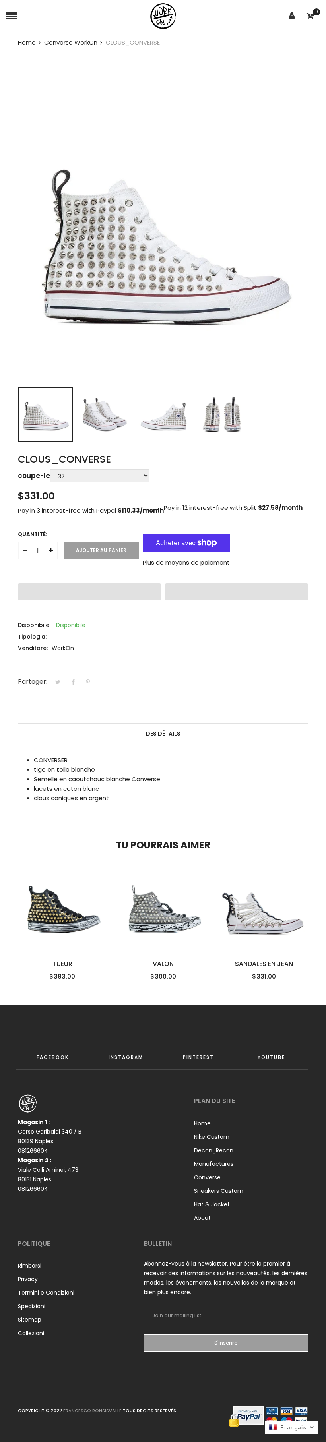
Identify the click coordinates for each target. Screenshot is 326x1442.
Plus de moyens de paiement (186, 562)
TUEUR (62, 964)
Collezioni (31, 1333)
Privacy (28, 1279)
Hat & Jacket (212, 1204)
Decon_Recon (213, 1150)
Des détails (163, 733)
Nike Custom (211, 1137)
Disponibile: (34, 625)
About (202, 1218)
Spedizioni (31, 1306)
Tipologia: (32, 637)
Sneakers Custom (218, 1191)
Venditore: (33, 648)
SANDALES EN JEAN (264, 964)
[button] (89, 591)
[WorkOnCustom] (163, 16)
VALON (163, 964)
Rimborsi (29, 1266)
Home (202, 1123)
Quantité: (32, 534)
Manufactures (213, 1164)
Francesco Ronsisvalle (93, 1410)
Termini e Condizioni (46, 1293)
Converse (207, 1177)
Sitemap (29, 1320)
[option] (45, 414)
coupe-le (34, 475)
